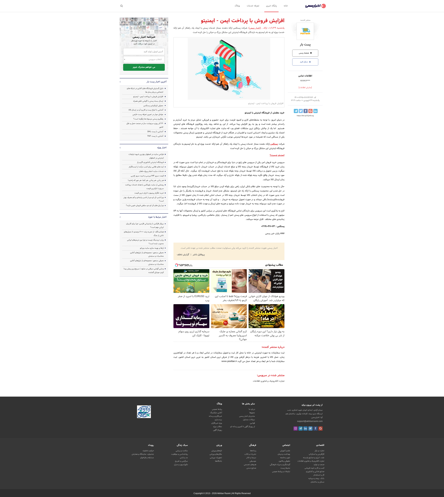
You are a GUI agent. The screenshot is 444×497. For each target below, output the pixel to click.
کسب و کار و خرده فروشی (314, 468)
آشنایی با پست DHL (155, 131)
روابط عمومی (217, 409)
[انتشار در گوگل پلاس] (310, 111)
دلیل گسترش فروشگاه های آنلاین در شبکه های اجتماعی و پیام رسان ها (145, 90)
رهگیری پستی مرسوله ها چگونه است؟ (148, 119)
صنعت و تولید (319, 464)
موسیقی (253, 461)
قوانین (252, 423)
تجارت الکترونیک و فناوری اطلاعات (268, 381)
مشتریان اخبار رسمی (247, 416)
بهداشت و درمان (284, 454)
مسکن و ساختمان (317, 481)
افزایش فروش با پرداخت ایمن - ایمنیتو (148, 96)
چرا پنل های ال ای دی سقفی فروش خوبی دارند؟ (145, 205)
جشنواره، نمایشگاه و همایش (143, 454)
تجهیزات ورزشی (216, 457)
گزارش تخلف (183, 255)
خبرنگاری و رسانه (215, 416)
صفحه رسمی (304, 53)
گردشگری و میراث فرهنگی (280, 464)
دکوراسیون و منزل (181, 464)
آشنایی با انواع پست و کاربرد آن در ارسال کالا (146, 110)
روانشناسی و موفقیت (179, 454)
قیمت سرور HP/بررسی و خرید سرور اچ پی (147, 175)
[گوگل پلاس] (320, 428)
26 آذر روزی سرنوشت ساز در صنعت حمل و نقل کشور (144, 125)
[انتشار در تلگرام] (296, 111)
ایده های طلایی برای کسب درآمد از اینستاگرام (146, 166)
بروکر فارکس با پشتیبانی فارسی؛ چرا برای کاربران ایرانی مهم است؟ (145, 225)
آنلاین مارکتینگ (216, 412)
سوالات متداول (249, 419)
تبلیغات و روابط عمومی (281, 471)
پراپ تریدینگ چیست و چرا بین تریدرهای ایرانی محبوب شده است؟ (145, 241)
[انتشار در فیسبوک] (306, 111)
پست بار (305, 44)
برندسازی (218, 419)
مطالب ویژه (217, 426)
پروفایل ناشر (198, 255)
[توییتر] (310, 428)
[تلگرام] (300, 428)
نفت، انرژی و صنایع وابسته (313, 457)
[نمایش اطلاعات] (305, 87)
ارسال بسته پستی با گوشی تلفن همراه (148, 101)
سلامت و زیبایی (182, 450)
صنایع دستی (251, 468)
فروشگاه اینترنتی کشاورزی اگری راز (150, 162)
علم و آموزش (285, 450)
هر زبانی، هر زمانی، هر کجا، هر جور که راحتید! (146, 180)
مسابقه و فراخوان (147, 457)
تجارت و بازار (319, 450)
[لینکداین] (305, 428)
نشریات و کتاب (250, 454)
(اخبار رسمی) (255, 28)
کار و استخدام (319, 475)
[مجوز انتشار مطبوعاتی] (144, 412)
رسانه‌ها (253, 450)
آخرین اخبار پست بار (156, 82)
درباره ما (252, 409)
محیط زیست (285, 468)
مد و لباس (184, 457)
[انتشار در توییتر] (301, 111)
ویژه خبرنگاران (216, 423)
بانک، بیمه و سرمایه (316, 478)
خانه (286, 6)
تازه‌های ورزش (216, 450)
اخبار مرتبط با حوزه (157, 217)
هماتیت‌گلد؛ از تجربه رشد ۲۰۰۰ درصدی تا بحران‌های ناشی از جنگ (144, 233)
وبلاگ (237, 6)
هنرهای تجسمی (250, 464)
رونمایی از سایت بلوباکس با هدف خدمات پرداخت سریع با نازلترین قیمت (144, 186)
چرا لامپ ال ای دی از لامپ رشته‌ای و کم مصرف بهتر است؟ (143, 199)
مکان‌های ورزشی (216, 454)
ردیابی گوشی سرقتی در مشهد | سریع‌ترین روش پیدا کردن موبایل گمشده (144, 270)
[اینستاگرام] (295, 428)
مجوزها (252, 412)
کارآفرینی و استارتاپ (316, 454)
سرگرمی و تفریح (181, 461)
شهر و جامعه (285, 457)
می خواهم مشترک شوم (144, 67)
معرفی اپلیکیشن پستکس (153, 105)
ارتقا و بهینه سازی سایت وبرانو (151, 248)
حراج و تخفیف (148, 450)
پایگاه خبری (271, 6)
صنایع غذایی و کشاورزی (315, 471)
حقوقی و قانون (284, 461)
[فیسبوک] (315, 428)
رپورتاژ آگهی (217, 430)
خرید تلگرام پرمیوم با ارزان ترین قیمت (149, 193)
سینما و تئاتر (251, 457)
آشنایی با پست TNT (155, 136)
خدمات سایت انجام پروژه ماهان (151, 171)
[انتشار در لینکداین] (315, 111)
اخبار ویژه (161, 148)
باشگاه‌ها (218, 461)
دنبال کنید (304, 61)
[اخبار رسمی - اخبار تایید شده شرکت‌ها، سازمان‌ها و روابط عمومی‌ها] (315, 6)
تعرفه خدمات (253, 6)
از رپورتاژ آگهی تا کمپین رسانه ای (242, 426)
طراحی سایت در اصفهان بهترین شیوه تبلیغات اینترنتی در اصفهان (146, 156)
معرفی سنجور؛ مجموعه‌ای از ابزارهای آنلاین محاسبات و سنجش (147, 254)
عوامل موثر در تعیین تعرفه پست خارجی (148, 114)
